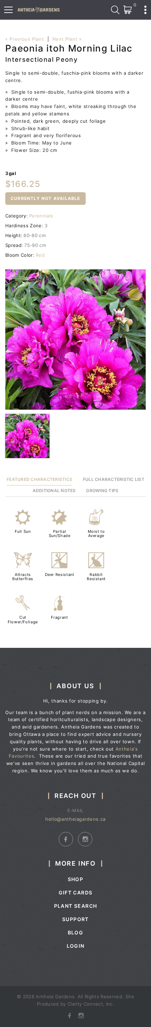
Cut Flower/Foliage (23, 619)
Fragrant (59, 617)
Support (75, 919)
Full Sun (23, 531)
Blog (76, 932)
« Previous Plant (24, 39)
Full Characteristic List (113, 479)
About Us (75, 686)
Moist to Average (96, 533)
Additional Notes (54, 490)
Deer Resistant (59, 574)
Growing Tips (102, 490)
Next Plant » (67, 39)
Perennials (41, 216)
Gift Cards (76, 892)
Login (76, 946)
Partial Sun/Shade (60, 533)
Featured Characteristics (39, 479)
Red (40, 255)
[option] (75, 339)
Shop (76, 879)
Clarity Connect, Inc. (90, 1004)
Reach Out (75, 795)
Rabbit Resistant (96, 576)
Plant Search (75, 906)
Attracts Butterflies (22, 576)
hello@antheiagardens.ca (75, 819)
